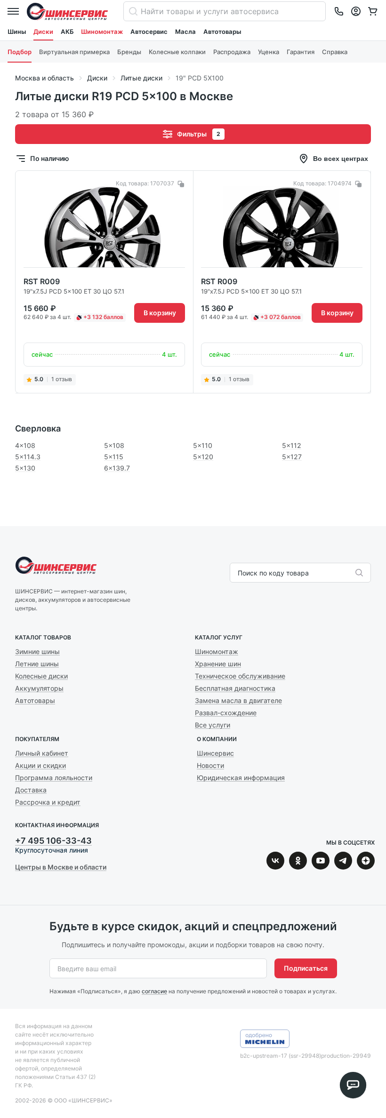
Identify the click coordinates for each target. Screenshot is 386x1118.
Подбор (20, 52)
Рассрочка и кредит (47, 802)
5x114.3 (27, 457)
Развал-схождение (226, 713)
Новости (210, 765)
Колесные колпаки (177, 52)
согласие (154, 991)
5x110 (202, 445)
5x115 (113, 457)
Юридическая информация (241, 778)
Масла (185, 31)
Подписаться (306, 968)
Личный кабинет (41, 753)
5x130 (25, 468)
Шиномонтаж (102, 31)
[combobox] (239, 573)
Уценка (268, 52)
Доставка (31, 790)
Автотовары (222, 31)
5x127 (292, 457)
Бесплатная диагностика (235, 688)
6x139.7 (117, 468)
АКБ (67, 31)
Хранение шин (218, 664)
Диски (43, 31)
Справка (334, 52)
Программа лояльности (53, 778)
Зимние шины (37, 651)
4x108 (25, 445)
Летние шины (37, 664)
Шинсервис (67, 11)
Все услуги (212, 725)
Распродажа (231, 52)
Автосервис (149, 31)
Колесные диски (41, 676)
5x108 (114, 445)
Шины (17, 31)
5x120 (203, 457)
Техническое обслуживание (240, 676)
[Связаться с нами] (339, 11)
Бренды (129, 52)
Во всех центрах (340, 158)
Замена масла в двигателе (238, 700)
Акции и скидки (40, 765)
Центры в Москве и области (60, 867)
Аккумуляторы (39, 688)
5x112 (291, 445)
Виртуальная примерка (74, 52)
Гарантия (300, 52)
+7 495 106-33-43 (53, 841)
